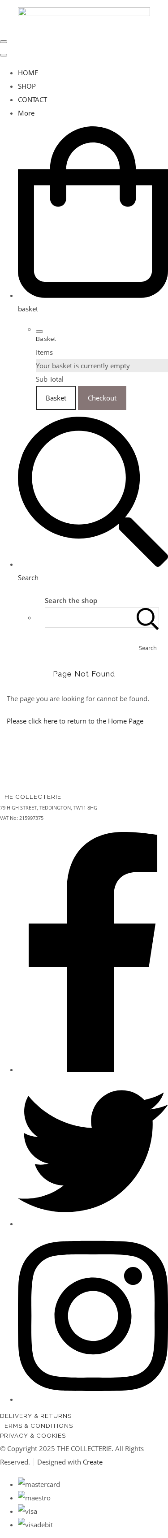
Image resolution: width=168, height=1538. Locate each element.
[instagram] (93, 1399)
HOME (28, 72)
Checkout (102, 397)
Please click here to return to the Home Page (75, 720)
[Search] (148, 617)
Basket (56, 397)
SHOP (27, 86)
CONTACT (32, 99)
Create (93, 1461)
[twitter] (93, 1223)
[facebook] (93, 1069)
